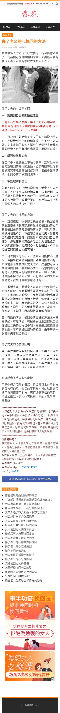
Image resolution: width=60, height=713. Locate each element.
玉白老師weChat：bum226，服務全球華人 (30, 479)
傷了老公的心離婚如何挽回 (21, 542)
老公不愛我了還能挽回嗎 (19, 538)
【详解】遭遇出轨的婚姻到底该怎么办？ (29, 499)
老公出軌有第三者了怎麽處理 (22, 504)
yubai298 (14, 471)
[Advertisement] (30, 641)
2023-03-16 (7, 47)
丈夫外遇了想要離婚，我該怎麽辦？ (26, 512)
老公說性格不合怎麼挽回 (19, 516)
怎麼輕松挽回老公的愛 (18, 567)
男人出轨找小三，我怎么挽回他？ (25, 508)
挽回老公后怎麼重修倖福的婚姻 (23, 580)
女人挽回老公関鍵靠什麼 (19, 529)
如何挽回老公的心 (15, 550)
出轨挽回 (20, 27)
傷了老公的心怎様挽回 (18, 546)
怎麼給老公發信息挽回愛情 (21, 572)
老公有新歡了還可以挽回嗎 (21, 521)
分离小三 (50, 27)
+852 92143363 (28, 467)
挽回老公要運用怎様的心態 (21, 525)
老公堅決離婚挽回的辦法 (19, 555)
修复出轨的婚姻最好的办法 (21, 495)
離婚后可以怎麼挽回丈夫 (19, 533)
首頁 (8, 27)
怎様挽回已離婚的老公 (18, 576)
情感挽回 (35, 27)
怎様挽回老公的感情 (17, 563)
